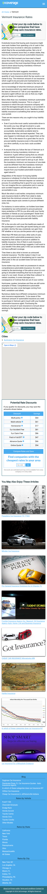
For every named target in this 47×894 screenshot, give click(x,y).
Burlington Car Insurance (14, 340)
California (6, 830)
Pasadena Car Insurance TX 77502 (16, 516)
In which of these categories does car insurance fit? (22, 728)
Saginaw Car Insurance (11, 780)
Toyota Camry (8, 814)
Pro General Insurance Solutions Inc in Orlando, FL (22, 586)
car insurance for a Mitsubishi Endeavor (18, 763)
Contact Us (40, 889)
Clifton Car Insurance (10, 791)
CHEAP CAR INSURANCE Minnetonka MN (18, 658)
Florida (5, 839)
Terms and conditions (27, 889)
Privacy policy (15, 889)
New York (6, 833)
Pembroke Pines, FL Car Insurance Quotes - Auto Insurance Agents (21, 784)
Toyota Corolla (8, 820)
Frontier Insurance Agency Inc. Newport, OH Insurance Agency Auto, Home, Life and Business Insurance (23, 622)
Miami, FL (6, 871)
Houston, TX (7, 880)
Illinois (5, 842)
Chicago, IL (6, 868)
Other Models (7, 823)
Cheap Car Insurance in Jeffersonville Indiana (20, 794)
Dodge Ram (7, 808)
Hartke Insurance (8, 693)
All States (5, 12)
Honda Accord (8, 811)
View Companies (28, 35)
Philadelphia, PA (8, 877)
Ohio (4, 848)
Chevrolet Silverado (10, 805)
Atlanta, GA (6, 883)
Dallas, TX (6, 874)
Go (28, 465)
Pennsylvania (7, 845)
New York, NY (7, 862)
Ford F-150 (6, 802)
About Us (6, 889)
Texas (4, 836)
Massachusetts (8, 851)
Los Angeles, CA (8, 865)
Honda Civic (7, 817)
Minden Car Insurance (10, 551)
